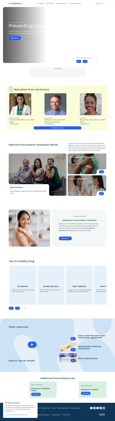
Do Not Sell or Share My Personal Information (16, 414)
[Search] (97, 3)
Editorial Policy (56, 414)
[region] (20, 409)
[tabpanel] (23, 285)
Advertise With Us (45, 408)
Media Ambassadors (75, 408)
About (38, 408)
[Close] (36, 401)
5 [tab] (33, 308)
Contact (54, 408)
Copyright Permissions (44, 414)
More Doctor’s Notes (57, 128)
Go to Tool (36, 394)
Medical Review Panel (63, 408)
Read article (14, 38)
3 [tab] (96, 61)
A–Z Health (40, 3)
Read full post (14, 124)
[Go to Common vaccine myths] (101, 193)
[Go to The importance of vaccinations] (101, 171)
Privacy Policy (66, 414)
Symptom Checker (75, 3)
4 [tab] (99, 61)
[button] (32, 344)
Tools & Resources (61, 3)
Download (64, 238)
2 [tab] (94, 61)
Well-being (50, 3)
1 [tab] (92, 61)
